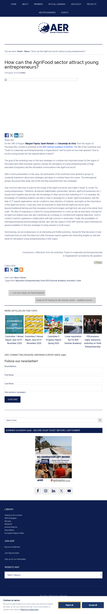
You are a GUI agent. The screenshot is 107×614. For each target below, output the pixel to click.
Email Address (10, 366)
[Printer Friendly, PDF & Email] (98, 262)
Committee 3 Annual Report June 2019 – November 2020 (34, 339)
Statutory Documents (13, 515)
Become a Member (12, 547)
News (16, 278)
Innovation (71, 281)
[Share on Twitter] (11, 135)
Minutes (8, 521)
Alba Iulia (63, 596)
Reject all (69, 605)
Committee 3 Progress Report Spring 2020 (53, 339)
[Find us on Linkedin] (16, 270)
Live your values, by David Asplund (27, 293)
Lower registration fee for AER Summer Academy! (73, 339)
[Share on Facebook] (7, 135)
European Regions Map (14, 533)
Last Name (9, 383)
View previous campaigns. (15, 392)
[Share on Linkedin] (16, 135)
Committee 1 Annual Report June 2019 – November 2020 (14, 339)
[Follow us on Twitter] (11, 270)
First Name (9, 375)
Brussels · (44, 596)
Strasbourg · (54, 596)
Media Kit (8, 524)
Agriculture (20, 281)
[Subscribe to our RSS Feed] (21, 270)
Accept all (93, 605)
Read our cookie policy (29, 610)
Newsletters (9, 530)
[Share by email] (21, 135)
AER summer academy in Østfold (58, 147)
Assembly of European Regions (53, 28)
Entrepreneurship (32, 281)
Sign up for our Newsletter (15, 559)
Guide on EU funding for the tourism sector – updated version (65, 300)
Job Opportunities (12, 553)
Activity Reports (11, 527)
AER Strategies (11, 518)
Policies (23, 278)
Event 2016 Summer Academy (53, 281)
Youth (78, 281)
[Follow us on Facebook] (7, 270)
